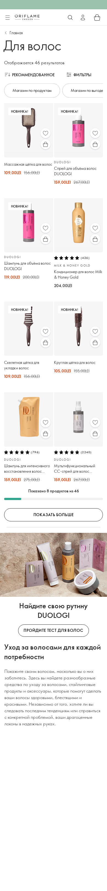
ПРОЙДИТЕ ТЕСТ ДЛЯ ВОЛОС (53, 630)
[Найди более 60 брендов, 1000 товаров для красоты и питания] (70, 17)
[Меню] (7, 17)
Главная (16, 32)
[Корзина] (97, 17)
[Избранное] (45, 133)
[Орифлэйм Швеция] (27, 17)
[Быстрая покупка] (45, 144)
